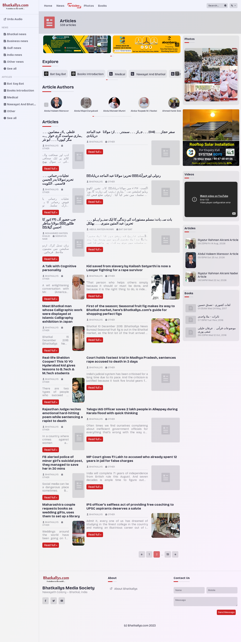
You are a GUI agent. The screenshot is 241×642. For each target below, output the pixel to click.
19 (168, 554)
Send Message (226, 612)
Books (102, 5)
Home (48, 5)
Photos (89, 5)
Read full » (50, 168)
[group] (77, 44)
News (60, 5)
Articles (74, 5)
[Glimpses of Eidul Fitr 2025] (193, 66)
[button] (46, 45)
